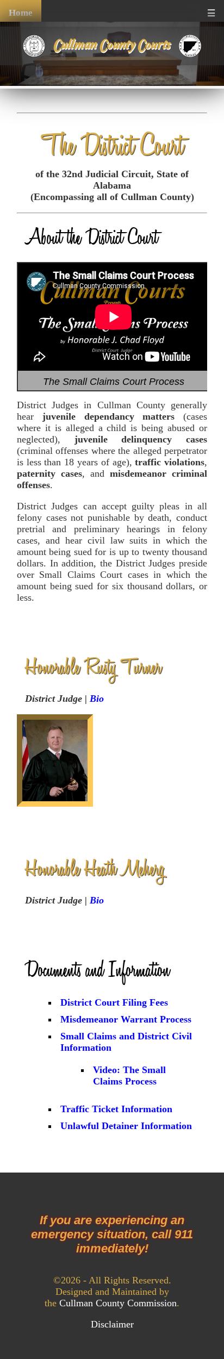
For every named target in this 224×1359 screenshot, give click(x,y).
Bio (97, 698)
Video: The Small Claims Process (129, 1075)
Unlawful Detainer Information (126, 1125)
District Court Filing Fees (114, 1002)
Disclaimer (112, 1324)
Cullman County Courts (112, 45)
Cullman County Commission (118, 1303)
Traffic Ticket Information (116, 1109)
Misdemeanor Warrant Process (125, 1019)
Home (21, 13)
